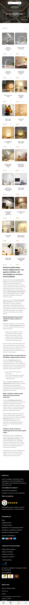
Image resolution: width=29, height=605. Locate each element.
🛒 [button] (10, 54)
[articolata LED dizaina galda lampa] (21, 62)
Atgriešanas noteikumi (8, 556)
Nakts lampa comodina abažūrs (21, 96)
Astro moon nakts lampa (8, 96)
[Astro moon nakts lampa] (8, 86)
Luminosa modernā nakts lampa (8, 49)
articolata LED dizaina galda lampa (21, 72)
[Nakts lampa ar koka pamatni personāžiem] (21, 155)
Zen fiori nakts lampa (8, 236)
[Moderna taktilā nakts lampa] (21, 39)
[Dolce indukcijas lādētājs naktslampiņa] (8, 203)
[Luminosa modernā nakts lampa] (8, 39)
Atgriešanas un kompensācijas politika (12, 527)
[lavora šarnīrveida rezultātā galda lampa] (21, 249)
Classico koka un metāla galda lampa (8, 165)
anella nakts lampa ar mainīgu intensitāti (8, 189)
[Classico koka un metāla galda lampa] (8, 155)
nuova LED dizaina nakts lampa (8, 72)
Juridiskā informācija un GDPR (10, 532)
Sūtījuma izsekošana (7, 552)
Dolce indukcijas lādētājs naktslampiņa (8, 213)
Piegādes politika (6, 522)
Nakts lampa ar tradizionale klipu (21, 236)
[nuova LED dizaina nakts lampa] (8, 62)
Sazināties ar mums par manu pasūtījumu (13, 493)
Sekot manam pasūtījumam (9, 490)
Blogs (3, 520)
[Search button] (19, 3)
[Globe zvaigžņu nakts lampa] (21, 133)
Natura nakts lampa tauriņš (8, 119)
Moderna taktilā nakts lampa (21, 48)
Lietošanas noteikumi (8, 554)
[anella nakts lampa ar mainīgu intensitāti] (8, 179)
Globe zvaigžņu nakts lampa (21, 142)
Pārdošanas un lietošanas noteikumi (12, 530)
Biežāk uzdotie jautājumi (8, 549)
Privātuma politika (7, 525)
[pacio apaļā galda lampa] (8, 133)
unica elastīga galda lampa (21, 188)
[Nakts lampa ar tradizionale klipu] (21, 227)
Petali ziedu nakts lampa (21, 212)
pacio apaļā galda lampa (8, 142)
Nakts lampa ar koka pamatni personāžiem (21, 165)
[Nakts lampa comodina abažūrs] (21, 86)
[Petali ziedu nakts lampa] (21, 203)
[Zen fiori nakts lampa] (8, 227)
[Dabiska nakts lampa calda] (8, 249)
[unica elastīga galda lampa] (21, 179)
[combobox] (13, 3)
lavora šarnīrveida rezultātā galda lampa (21, 259)
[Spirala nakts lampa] (21, 110)
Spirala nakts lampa (21, 119)
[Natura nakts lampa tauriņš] (8, 110)
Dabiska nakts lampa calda (8, 259)
